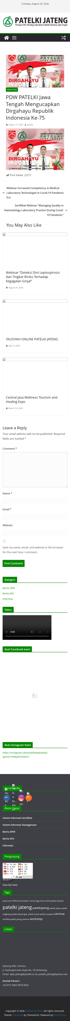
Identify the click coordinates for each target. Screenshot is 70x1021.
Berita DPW (12, 89)
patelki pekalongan (19, 914)
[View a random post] (63, 38)
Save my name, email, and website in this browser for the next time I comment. (33, 550)
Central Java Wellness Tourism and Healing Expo (31, 399)
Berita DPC (8, 593)
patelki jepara (55, 908)
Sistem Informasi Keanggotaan (20, 824)
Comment (10, 448)
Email (7, 509)
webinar (25, 919)
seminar (59, 914)
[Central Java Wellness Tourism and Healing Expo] (35, 360)
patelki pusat (33, 914)
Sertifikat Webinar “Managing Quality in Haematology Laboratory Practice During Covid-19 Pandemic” (33, 210)
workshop (36, 919)
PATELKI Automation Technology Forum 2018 (31, 901)
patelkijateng (41, 908)
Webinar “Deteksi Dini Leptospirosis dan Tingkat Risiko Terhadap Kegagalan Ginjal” (33, 276)
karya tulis (7, 901)
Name (7, 493)
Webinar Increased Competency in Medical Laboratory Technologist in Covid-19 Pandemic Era (35, 192)
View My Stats (10, 884)
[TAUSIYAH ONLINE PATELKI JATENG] (35, 302)
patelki (30, 124)
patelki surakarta (47, 914)
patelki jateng (17, 907)
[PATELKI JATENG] (6, 38)
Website (8, 525)
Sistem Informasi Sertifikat (17, 817)
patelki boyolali (56, 901)
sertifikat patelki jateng (12, 919)
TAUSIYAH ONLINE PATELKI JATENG (32, 339)
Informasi (8, 598)
